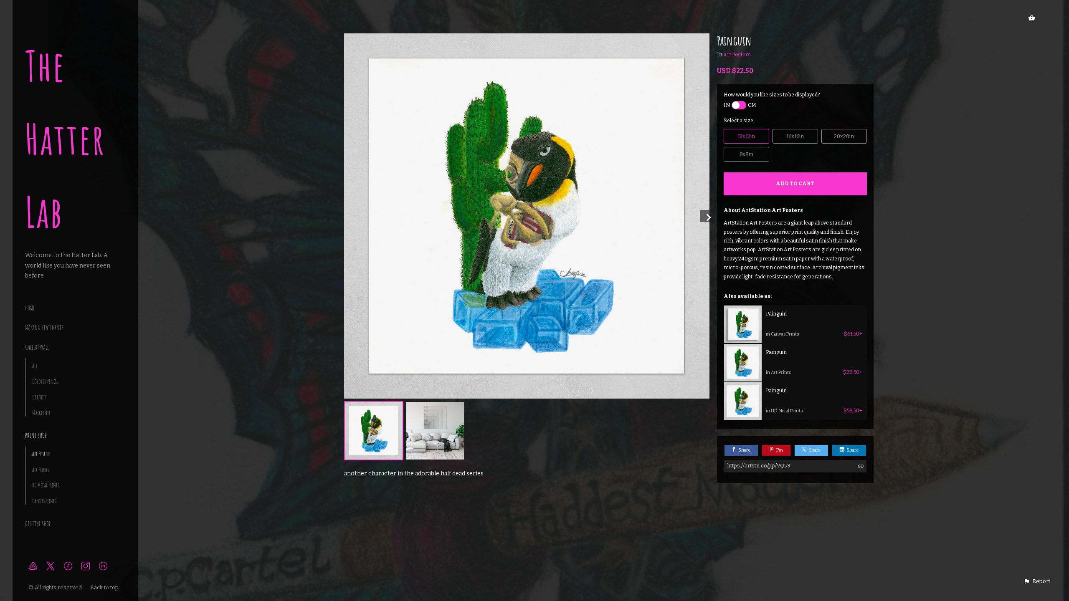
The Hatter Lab (65, 138)
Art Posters (41, 453)
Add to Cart (795, 183)
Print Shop (36, 435)
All (35, 365)
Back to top (105, 587)
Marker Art (41, 412)
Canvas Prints (44, 501)
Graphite (39, 397)
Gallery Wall (37, 347)
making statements (44, 327)
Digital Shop (38, 524)
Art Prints (40, 469)
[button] (1037, 581)
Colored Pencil (45, 381)
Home (30, 308)
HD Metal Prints (45, 485)
